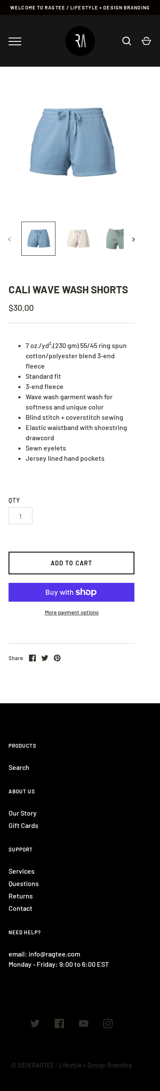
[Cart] (146, 41)
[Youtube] (83, 1025)
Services (22, 871)
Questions (24, 883)
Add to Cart (71, 563)
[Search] (126, 41)
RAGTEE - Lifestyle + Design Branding (82, 1065)
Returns (21, 896)
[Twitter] (35, 1025)
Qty (14, 500)
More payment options (72, 612)
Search (19, 767)
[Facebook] (59, 1025)
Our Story (23, 813)
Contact (20, 908)
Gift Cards (23, 825)
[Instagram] (108, 1025)
